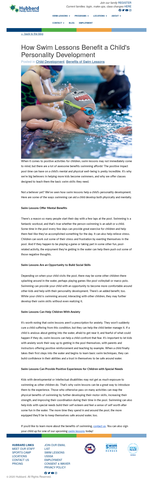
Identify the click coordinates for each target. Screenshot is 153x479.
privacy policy (55, 467)
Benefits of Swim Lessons (85, 61)
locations (19, 456)
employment (53, 460)
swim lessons (54, 452)
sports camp (21, 452)
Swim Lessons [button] (60, 15)
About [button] (115, 15)
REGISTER (124, 2)
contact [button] (57, 22)
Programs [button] (81, 15)
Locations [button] (99, 15)
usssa (48, 456)
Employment (86, 22)
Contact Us (20, 460)
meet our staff (23, 449)
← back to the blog (32, 34)
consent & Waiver (57, 463)
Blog (71, 22)
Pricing (17, 463)
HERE (127, 6)
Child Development (50, 61)
